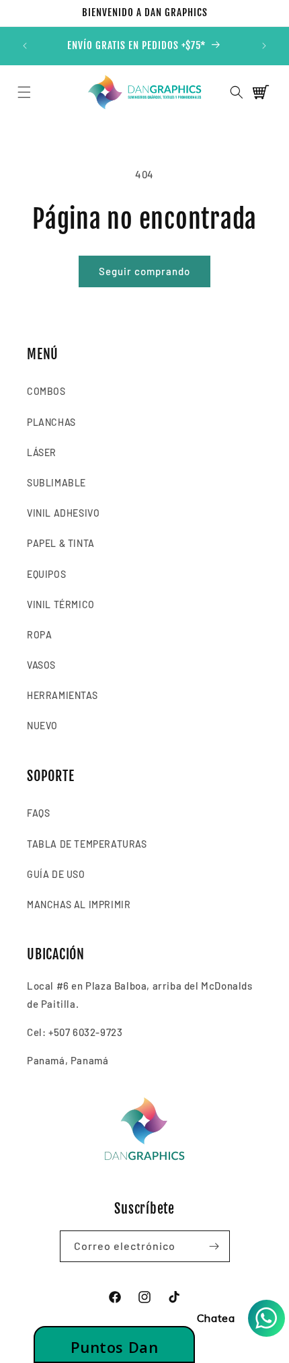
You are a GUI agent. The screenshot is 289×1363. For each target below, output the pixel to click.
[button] (24, 92)
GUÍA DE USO (56, 874)
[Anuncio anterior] (25, 46)
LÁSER (41, 452)
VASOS (41, 665)
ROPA (39, 634)
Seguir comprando (144, 271)
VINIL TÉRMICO (61, 604)
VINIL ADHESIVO (63, 513)
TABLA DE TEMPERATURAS (87, 844)
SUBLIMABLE (56, 482)
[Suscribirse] (214, 1246)
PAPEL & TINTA (61, 543)
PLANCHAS (51, 422)
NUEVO (42, 725)
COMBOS (46, 391)
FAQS (38, 813)
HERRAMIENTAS (62, 695)
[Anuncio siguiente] (264, 46)
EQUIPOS (46, 574)
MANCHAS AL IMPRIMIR (78, 904)
